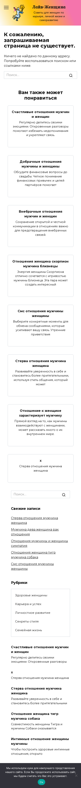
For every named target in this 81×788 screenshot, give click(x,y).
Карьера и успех (28, 604)
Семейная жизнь (28, 630)
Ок (41, 782)
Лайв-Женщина (48, 6)
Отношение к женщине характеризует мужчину (40, 413)
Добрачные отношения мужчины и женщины (41, 164)
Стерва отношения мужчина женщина (40, 363)
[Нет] (76, 776)
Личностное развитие (32, 613)
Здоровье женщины (31, 595)
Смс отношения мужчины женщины (40, 313)
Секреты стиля (27, 621)
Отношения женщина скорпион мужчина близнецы (40, 263)
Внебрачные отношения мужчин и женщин (40, 214)
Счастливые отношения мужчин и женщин (40, 114)
